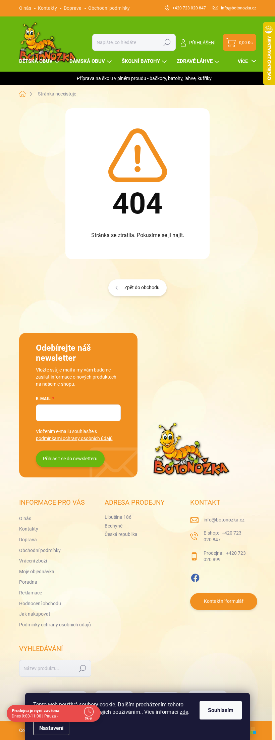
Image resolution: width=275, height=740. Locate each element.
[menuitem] (40, 61)
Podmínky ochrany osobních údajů (55, 624)
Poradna (28, 582)
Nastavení (51, 728)
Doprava (72, 8)
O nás (25, 8)
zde (184, 712)
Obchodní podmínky (109, 8)
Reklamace (30, 592)
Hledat (167, 42)
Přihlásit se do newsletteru (70, 458)
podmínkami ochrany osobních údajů (74, 438)
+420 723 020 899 (225, 556)
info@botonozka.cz (224, 519)
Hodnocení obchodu (40, 603)
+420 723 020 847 (222, 536)
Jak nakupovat (34, 614)
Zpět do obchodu (142, 287)
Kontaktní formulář (223, 601)
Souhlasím (220, 710)
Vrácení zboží (33, 560)
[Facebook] (195, 577)
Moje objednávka (36, 571)
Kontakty (47, 8)
